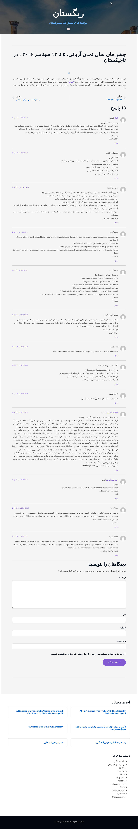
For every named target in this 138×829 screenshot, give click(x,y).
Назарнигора (119, 790)
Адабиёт (121, 794)
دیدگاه (122, 577)
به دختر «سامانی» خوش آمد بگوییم (110, 742)
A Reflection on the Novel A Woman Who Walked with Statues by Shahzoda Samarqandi (39, 712)
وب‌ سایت (121, 641)
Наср (122, 787)
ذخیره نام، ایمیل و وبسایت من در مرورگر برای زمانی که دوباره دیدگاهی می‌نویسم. (87, 654)
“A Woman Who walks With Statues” (45, 727)
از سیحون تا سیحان (116, 764)
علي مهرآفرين (112, 480)
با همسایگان (119, 761)
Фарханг (121, 777)
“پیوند (71, 82)
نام (124, 614)
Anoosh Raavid (112, 413)
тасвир (121, 781)
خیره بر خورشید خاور (53, 742)
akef (116, 118)
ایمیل (123, 627)
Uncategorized (118, 797)
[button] (111, 3)
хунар (122, 774)
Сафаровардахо (118, 784)
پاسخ (116, 143)
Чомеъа (121, 771)
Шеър (122, 768)
